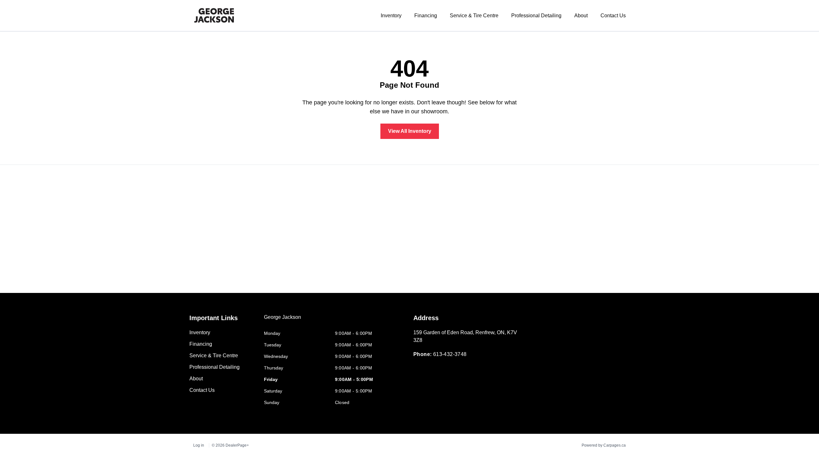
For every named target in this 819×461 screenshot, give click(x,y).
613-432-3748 (450, 354)
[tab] (282, 320)
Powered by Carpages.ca (604, 445)
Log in (198, 445)
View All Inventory (409, 131)
